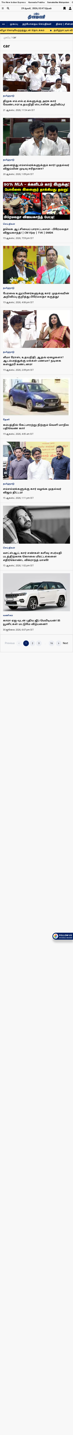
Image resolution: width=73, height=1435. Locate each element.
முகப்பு (14, 24)
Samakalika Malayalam (58, 2)
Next (65, 643)
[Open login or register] (70, 8)
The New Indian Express (13, 2)
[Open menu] (2, 8)
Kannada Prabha (36, 2)
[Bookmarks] (64, 8)
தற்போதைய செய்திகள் (37, 24)
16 (51, 643)
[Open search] (8, 8)
